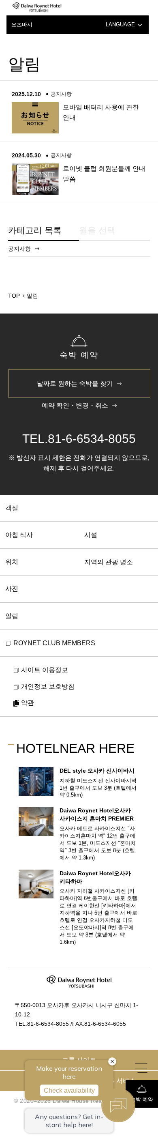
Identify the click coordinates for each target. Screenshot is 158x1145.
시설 (90, 534)
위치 (11, 562)
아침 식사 (19, 534)
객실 (11, 508)
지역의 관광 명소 (108, 562)
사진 (11, 588)
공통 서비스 (119, 1080)
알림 (11, 615)
